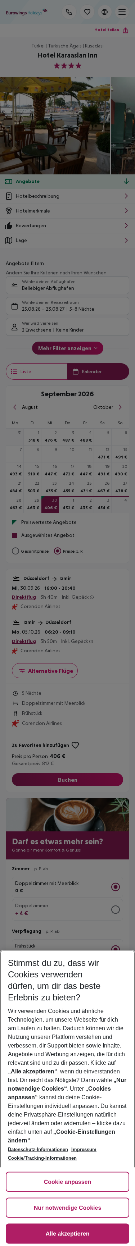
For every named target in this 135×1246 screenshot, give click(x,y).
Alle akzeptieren (68, 1234)
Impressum (83, 1149)
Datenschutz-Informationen (38, 1149)
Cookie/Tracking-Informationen (42, 1158)
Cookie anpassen (67, 1182)
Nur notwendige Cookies (68, 1208)
